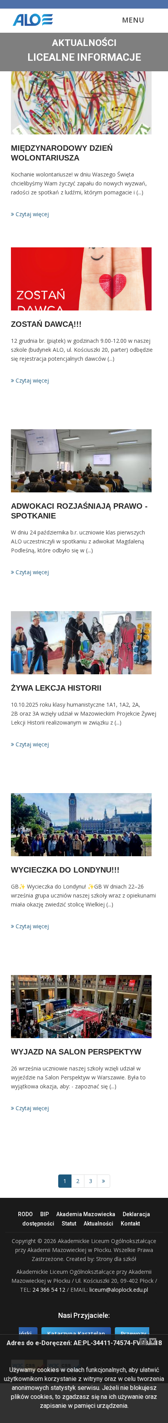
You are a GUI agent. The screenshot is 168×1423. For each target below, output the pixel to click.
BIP (44, 1214)
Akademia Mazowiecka (85, 1214)
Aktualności (98, 1223)
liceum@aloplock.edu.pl (118, 1289)
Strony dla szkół (116, 1259)
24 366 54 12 (49, 1289)
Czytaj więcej (31, 214)
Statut (69, 1223)
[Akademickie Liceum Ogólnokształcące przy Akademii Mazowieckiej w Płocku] (39, 19)
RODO (25, 1214)
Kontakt (130, 1223)
